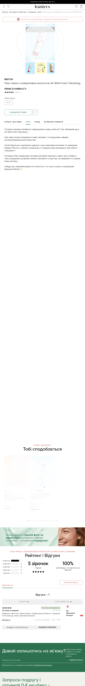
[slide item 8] (46, 521)
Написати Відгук (71, 582)
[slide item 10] (52, 521)
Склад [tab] (37, 122)
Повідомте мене (18, 112)
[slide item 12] (57, 521)
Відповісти (6, 620)
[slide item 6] (41, 521)
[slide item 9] (49, 521)
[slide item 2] (30, 521)
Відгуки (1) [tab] (7, 585)
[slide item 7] (44, 521)
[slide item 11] (54, 521)
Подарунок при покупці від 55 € (42, 1)
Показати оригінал (47, 627)
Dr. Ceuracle (36, 491)
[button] (30, 68)
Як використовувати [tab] (53, 122)
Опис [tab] (28, 122)
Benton (8, 79)
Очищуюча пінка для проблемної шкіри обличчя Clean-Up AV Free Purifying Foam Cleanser (14, 497)
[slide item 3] (33, 521)
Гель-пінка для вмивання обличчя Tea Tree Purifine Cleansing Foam (40, 496)
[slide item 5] (38, 521)
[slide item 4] (36, 521)
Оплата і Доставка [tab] (13, 122)
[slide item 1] (28, 521)
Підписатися (76, 660)
